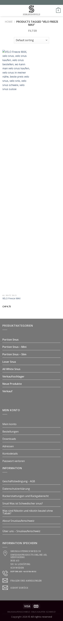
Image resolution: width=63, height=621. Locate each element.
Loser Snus (9, 362)
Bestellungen (10, 431)
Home (9, 21)
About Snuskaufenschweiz (18, 521)
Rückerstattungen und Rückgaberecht (25, 496)
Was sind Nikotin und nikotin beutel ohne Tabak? (27, 512)
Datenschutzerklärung (16, 488)
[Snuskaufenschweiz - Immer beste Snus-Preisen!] (31, 10)
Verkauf (7, 391)
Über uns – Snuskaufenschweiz (21, 531)
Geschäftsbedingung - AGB (18, 481)
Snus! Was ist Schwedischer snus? (22, 503)
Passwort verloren (13, 461)
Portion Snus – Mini (14, 347)
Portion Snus (10, 339)
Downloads (9, 439)
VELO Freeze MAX (11, 298)
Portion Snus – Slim (14, 354)
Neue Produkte (12, 384)
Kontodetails (10, 453)
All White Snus (11, 369)
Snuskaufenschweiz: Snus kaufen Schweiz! (31, 611)
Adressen (8, 446)
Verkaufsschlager (13, 376)
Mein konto (9, 424)
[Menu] (4, 10)
